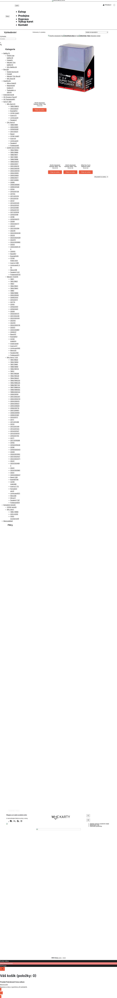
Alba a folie (11, 83)
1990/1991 (14, 369)
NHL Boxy (11, 78)
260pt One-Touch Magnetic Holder (85, 165)
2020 (12, 221)
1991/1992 (14, 281)
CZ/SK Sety (11, 507)
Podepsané (14, 145)
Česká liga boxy (12, 72)
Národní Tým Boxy (13, 76)
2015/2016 (14, 208)
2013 (12, 201)
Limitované (14, 118)
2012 (12, 424)
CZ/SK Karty (13, 148)
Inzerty (13, 115)
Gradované (14, 343)
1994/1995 (14, 150)
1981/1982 (14, 360)
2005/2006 (14, 127)
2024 (13, 240)
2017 (12, 302)
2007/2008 (14, 180)
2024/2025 (15, 242)
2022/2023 (14, 108)
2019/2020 (14, 129)
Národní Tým (12, 277)
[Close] (2, 969)
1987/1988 (14, 364)
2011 (12, 194)
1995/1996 (14, 106)
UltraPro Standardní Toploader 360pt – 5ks (55, 165)
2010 (12, 189)
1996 (12, 291)
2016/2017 (14, 210)
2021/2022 (14, 131)
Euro (4, 966)
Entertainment (8, 95)
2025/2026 (14, 330)
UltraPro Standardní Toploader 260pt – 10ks (70, 165)
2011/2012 (14, 196)
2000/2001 (14, 164)
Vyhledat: (3, 36)
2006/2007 (14, 178)
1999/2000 (14, 161)
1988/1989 (14, 367)
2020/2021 (14, 224)
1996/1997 (14, 155)
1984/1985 (14, 362)
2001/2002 (14, 166)
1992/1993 (14, 286)
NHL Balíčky (12, 67)
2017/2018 (14, 212)
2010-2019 (14, 514)
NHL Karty (12, 357)
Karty (7, 102)
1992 (12, 284)
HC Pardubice (9, 99)
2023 (12, 235)
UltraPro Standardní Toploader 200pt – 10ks (39, 103)
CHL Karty (11, 122)
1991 (12, 279)
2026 (12, 251)
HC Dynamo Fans (10, 97)
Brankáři (13, 111)
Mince (13, 498)
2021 (12, 226)
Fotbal (10, 60)
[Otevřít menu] (88, 815)
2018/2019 (14, 214)
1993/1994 (14, 288)
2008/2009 (14, 184)
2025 (12, 244)
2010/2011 (14, 191)
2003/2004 (14, 171)
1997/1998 (14, 157)
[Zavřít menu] (88, 820)
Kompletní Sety (9, 505)
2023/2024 (15, 238)
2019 (12, 217)
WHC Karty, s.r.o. (56, 958)
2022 (12, 231)
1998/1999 (14, 125)
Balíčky (6, 53)
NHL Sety (10, 509)
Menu (7, 16)
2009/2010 (14, 187)
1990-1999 (14, 512)
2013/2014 (14, 203)
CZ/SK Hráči (14, 113)
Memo (13, 270)
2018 (12, 304)
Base (12, 134)
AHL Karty (11, 104)
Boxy (6, 69)
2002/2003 (14, 168)
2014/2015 (14, 205)
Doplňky (7, 81)
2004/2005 (14, 173)
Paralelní (13, 120)
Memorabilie (8, 521)
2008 (12, 182)
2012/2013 (14, 198)
